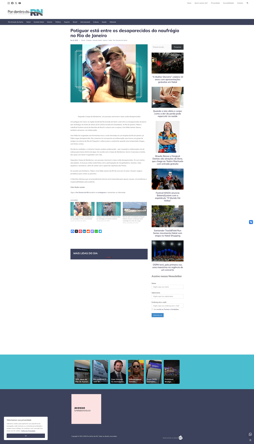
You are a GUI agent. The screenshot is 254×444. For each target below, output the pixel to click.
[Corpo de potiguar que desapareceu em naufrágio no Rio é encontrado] (82, 209)
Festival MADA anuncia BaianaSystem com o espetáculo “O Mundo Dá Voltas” (167, 196)
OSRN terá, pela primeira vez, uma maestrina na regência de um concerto (167, 267)
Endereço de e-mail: (159, 302)
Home (189, 3)
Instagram (102, 192)
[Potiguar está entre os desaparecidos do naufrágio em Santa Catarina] (109, 209)
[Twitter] (16, 3)
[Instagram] (8, 3)
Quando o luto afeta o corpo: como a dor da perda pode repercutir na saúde (167, 114)
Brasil (75, 22)
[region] (26, 428)
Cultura (96, 22)
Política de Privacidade (28, 431)
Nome (154, 283)
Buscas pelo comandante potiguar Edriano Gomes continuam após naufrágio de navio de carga (133, 219)
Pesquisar (177, 47)
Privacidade (215, 3)
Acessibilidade (228, 3)
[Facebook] (12, 3)
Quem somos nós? (201, 3)
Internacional (85, 22)
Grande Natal (39, 22)
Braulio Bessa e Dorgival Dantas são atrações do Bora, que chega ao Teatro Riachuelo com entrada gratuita (167, 160)
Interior (49, 22)
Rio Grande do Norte (15, 22)
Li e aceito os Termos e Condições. (166, 309)
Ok (26, 436)
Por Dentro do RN (82, 192)
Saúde (104, 22)
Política (58, 22)
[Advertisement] (213, 12)
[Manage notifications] (250, 440)
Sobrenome (156, 293)
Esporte (67, 22)
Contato (240, 3)
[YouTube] (19, 3)
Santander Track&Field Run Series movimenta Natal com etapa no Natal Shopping (167, 233)
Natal (28, 22)
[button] (248, 3)
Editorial (113, 22)
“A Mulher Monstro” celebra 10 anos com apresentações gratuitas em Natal (167, 79)
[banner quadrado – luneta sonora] (86, 409)
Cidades (89, 40)
